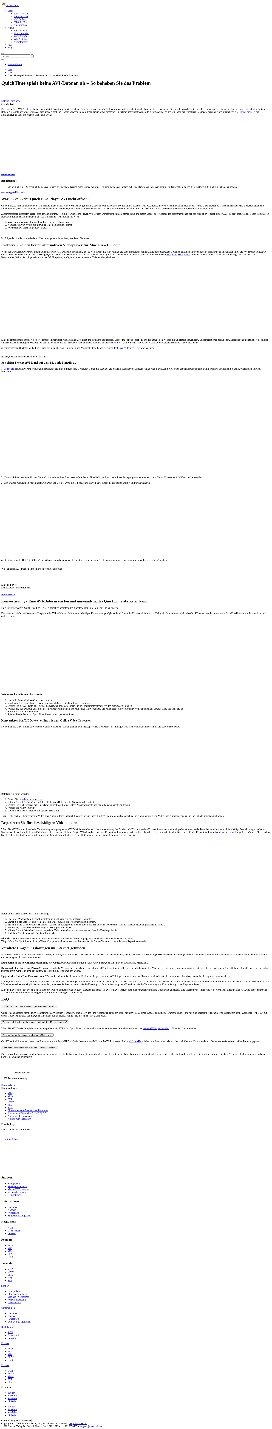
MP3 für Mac (20, 30)
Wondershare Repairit (226, 832)
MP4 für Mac (20, 22)
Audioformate (21, 42)
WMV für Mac (21, 13)
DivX (10, 1257)
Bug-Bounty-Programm (19, 1215)
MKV (11, 1096)
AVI (168, 254)
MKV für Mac (21, 16)
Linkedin (12, 1401)
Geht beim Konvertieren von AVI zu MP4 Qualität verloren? (29, 1048)
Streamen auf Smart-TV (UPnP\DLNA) (27, 1113)
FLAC (11, 1254)
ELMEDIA (12, 5)
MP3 (10, 1104)
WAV (10, 1245)
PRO (10, 44)
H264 (10, 1107)
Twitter (11, 1392)
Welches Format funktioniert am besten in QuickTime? (27, 1035)
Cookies (12, 1233)
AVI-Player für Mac (245, 112)
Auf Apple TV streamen (20, 1116)
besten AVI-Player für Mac (156, 1028)
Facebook (12, 1395)
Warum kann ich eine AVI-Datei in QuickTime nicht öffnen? (29, 1006)
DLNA (118, 342)
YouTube (12, 1398)
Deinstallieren (14, 1195)
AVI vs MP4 (135, 1041)
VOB (10, 1269)
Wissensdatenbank (17, 1192)
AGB (10, 1227)
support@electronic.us (91, 1426)
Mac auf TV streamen (18, 1189)
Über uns (12, 1207)
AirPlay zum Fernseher (19, 1118)
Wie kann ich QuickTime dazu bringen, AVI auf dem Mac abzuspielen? (35, 1022)
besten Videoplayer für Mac (131, 348)
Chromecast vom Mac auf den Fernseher (28, 1110)
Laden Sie (9, 368)
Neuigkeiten (14, 1183)
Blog (10, 47)
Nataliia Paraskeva (10, 101)
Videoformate (20, 25)
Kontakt (12, 1210)
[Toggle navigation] (20, 6)
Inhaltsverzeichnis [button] (8, 174)
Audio (11, 27)
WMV (187, 254)
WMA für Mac (21, 39)
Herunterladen (15, 64)
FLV (174, 254)
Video (11, 10)
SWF (180, 254)
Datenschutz (14, 1230)
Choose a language (10, 1420)
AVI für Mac (20, 19)
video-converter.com (32, 799)
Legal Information (78, 1423)
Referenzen (13, 1212)
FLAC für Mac (21, 33)
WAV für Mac (21, 36)
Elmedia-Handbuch (17, 1186)
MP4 (10, 1093)
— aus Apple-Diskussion (13, 192)
